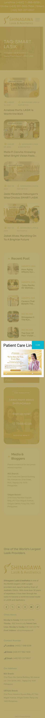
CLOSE (38, 345)
